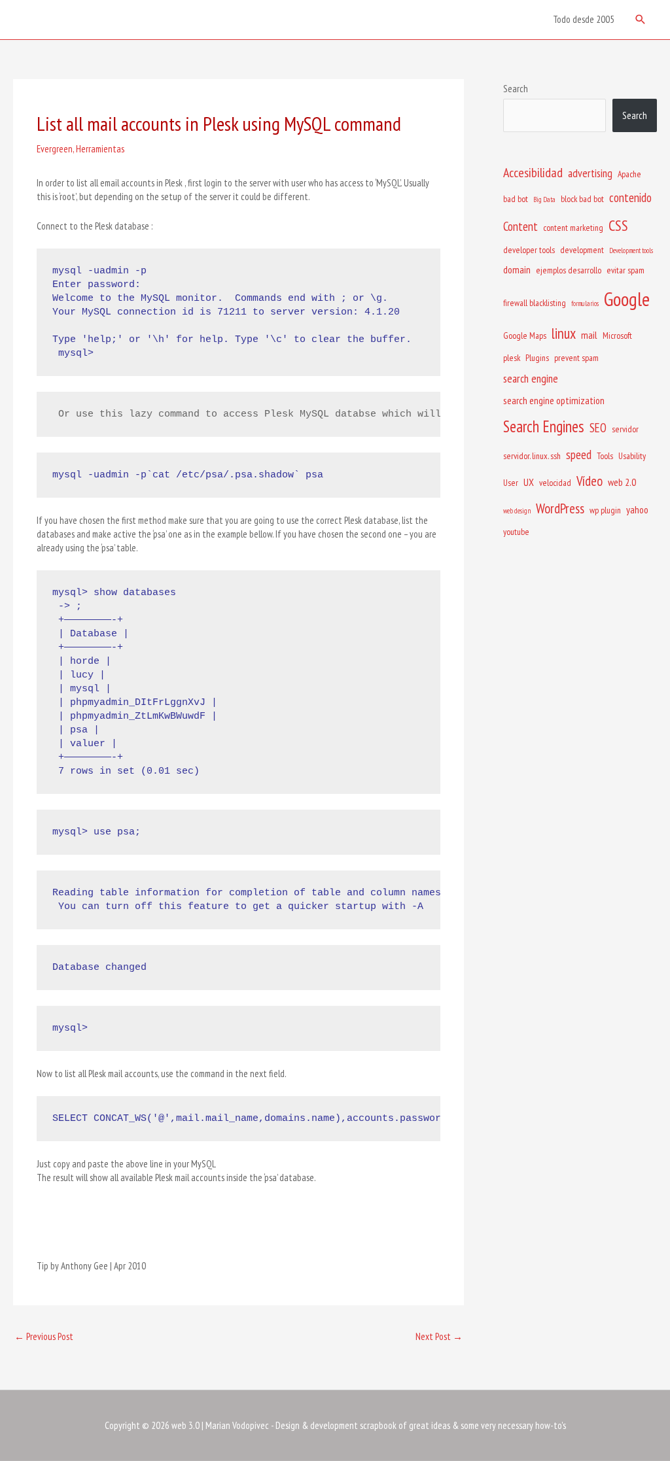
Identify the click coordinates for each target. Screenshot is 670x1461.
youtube (516, 532)
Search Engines (543, 426)
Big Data (544, 199)
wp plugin (605, 510)
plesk (511, 358)
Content (520, 226)
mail (589, 334)
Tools (605, 456)
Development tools (631, 250)
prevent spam (576, 358)
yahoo (637, 509)
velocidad (555, 483)
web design (517, 510)
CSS (618, 225)
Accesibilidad (533, 172)
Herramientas (100, 149)
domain (517, 269)
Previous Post (43, 1336)
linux (564, 333)
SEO (598, 428)
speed (578, 454)
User (510, 483)
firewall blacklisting (534, 303)
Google (627, 298)
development (582, 250)
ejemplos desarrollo (568, 270)
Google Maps (524, 335)
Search (515, 88)
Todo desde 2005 (583, 19)
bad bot (515, 199)
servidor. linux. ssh (532, 456)
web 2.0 (622, 482)
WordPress (560, 508)
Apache (629, 174)
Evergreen (55, 149)
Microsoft (617, 335)
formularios (585, 303)
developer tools (529, 250)
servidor (625, 429)
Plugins (537, 358)
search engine (530, 378)
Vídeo (589, 481)
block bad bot (582, 199)
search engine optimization (554, 400)
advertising (590, 172)
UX (528, 482)
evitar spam (625, 270)
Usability (632, 456)
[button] (640, 19)
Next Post (439, 1336)
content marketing (573, 227)
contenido (630, 197)
